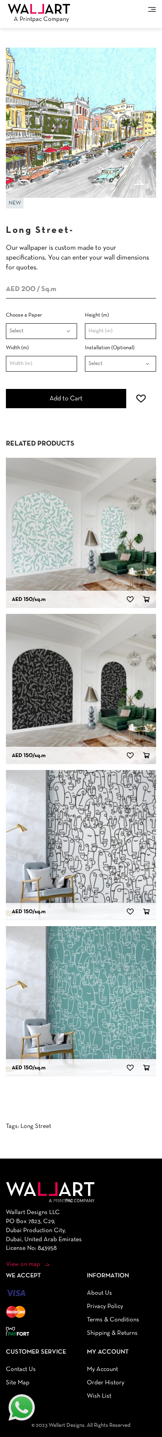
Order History (105, 1382)
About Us (99, 1293)
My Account (102, 1369)
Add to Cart (66, 399)
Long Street (35, 1126)
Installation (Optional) (109, 347)
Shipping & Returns (112, 1333)
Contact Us (21, 1369)
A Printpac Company (41, 19)
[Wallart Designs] (39, 8)
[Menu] (152, 9)
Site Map (17, 1382)
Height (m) (97, 315)
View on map (23, 1264)
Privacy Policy (105, 1306)
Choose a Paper (24, 315)
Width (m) (17, 347)
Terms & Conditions (113, 1320)
